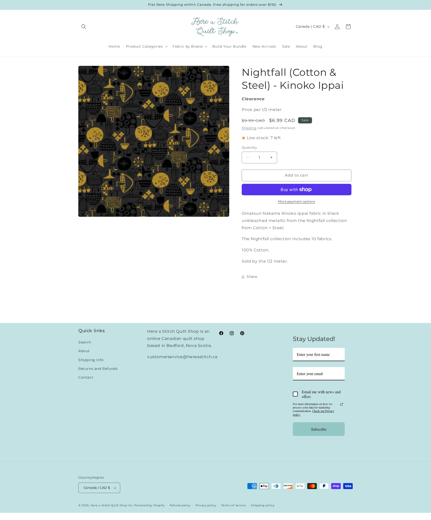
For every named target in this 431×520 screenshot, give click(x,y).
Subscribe (318, 429)
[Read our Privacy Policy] (342, 404)
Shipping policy (263, 505)
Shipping (249, 128)
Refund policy (180, 505)
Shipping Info (91, 360)
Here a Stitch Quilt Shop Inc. (112, 505)
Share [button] (252, 276)
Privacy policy (206, 505)
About (84, 351)
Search (84, 342)
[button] (83, 26)
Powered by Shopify (149, 505)
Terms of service (233, 505)
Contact (85, 377)
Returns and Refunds (97, 368)
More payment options (296, 201)
